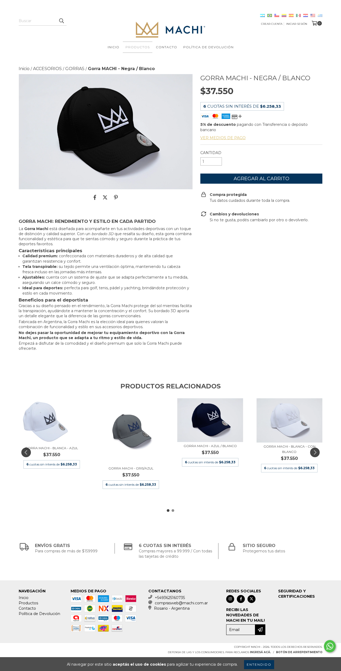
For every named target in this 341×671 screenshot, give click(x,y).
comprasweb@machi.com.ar (181, 603)
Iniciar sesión (296, 24)
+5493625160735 (170, 597)
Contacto (166, 47)
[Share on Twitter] (105, 197)
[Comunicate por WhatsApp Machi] (330, 646)
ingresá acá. (260, 652)
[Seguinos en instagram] (230, 599)
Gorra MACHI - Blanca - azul (51, 448)
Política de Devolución (208, 47)
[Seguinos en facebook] (241, 599)
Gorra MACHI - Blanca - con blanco (289, 449)
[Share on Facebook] (95, 197)
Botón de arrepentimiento (299, 652)
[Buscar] (61, 21)
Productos (137, 47)
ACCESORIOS (47, 68)
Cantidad (210, 152)
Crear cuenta (271, 24)
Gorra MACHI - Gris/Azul (130, 468)
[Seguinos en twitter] (251, 599)
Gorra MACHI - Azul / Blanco (210, 446)
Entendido (259, 664)
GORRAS (74, 68)
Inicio (113, 47)
